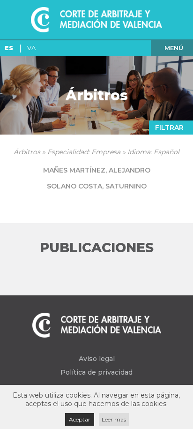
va (31, 48)
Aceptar (79, 419)
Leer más (114, 419)
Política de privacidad (96, 372)
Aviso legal (97, 358)
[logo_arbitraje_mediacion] (96, 19)
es (9, 48)
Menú (173, 48)
